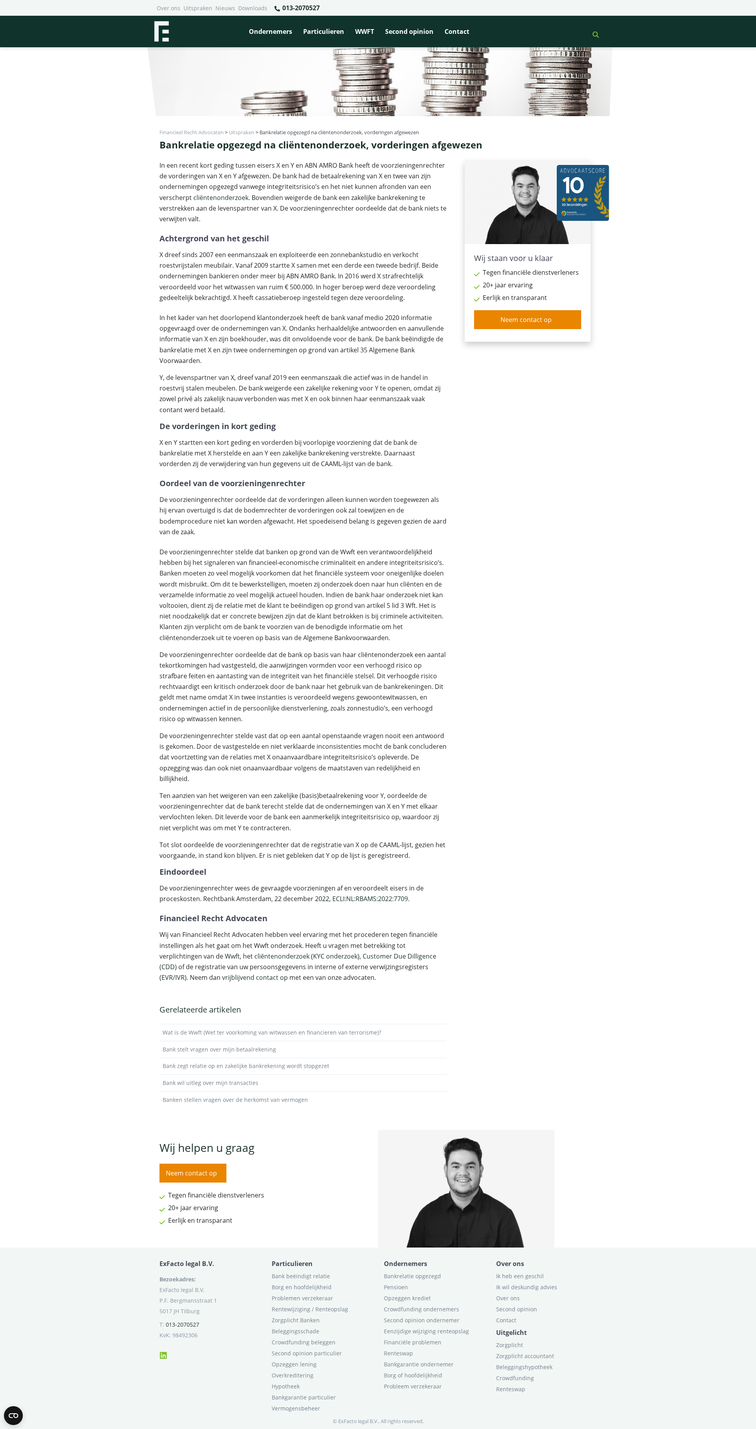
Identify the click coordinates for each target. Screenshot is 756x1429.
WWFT (364, 31)
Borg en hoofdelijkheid (302, 1287)
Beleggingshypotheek (524, 1367)
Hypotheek (286, 1386)
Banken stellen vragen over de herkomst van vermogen (235, 1099)
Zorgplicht (509, 1345)
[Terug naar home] (161, 31)
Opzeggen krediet (407, 1298)
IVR (180, 977)
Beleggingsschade (295, 1331)
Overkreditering (292, 1375)
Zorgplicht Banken (296, 1320)
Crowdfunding (515, 1378)
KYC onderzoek (335, 956)
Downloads (252, 8)
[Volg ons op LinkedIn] (163, 1354)
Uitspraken (197, 8)
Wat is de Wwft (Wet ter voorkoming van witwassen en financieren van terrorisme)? (272, 1032)
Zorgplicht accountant (525, 1356)
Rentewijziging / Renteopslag (310, 1309)
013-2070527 (300, 8)
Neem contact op (526, 319)
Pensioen (396, 1287)
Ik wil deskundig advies (526, 1287)
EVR (167, 977)
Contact (457, 31)
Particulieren (323, 31)
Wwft (232, 956)
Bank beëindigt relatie (301, 1276)
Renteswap (398, 1353)
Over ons (168, 8)
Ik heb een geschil (520, 1276)
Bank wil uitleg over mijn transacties (210, 1083)
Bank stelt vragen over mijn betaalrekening (219, 1049)
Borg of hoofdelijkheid (413, 1375)
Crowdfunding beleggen (303, 1342)
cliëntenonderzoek (220, 197)
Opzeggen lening (294, 1364)
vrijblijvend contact (250, 977)
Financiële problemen (412, 1342)
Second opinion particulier (307, 1353)
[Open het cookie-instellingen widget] (13, 1415)
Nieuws (225, 8)
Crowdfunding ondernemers (421, 1309)
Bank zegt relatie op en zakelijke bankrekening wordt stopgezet (246, 1066)
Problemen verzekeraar (302, 1298)
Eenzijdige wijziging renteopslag (426, 1331)
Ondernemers (270, 31)
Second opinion (409, 31)
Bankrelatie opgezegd (412, 1276)
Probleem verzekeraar (413, 1386)
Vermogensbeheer (296, 1408)
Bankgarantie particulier (304, 1397)
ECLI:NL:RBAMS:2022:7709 (370, 898)
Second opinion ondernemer (422, 1320)
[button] (592, 31)
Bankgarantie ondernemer (419, 1364)
